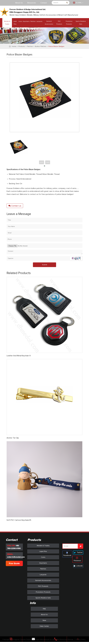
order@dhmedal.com (16, 557)
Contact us (16, 206)
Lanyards (39, 21)
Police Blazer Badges (56, 46)
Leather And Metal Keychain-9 (19, 356)
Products (21, 46)
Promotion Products (69, 23)
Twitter (79, 552)
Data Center (44, 626)
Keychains (26, 21)
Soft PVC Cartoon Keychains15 (19, 520)
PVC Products (59, 23)
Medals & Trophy (7, 23)
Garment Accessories (49, 23)
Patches (33, 21)
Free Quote (14, 563)
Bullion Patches (40, 46)
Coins (20, 21)
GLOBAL (79, 2)
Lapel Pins (15, 23)
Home (14, 46)
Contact (43, 3)
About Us (19, 3)
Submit (44, 265)
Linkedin (79, 566)
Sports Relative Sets (81, 23)
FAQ (44, 609)
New (44, 620)
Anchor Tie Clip (13, 438)
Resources (31, 3)
